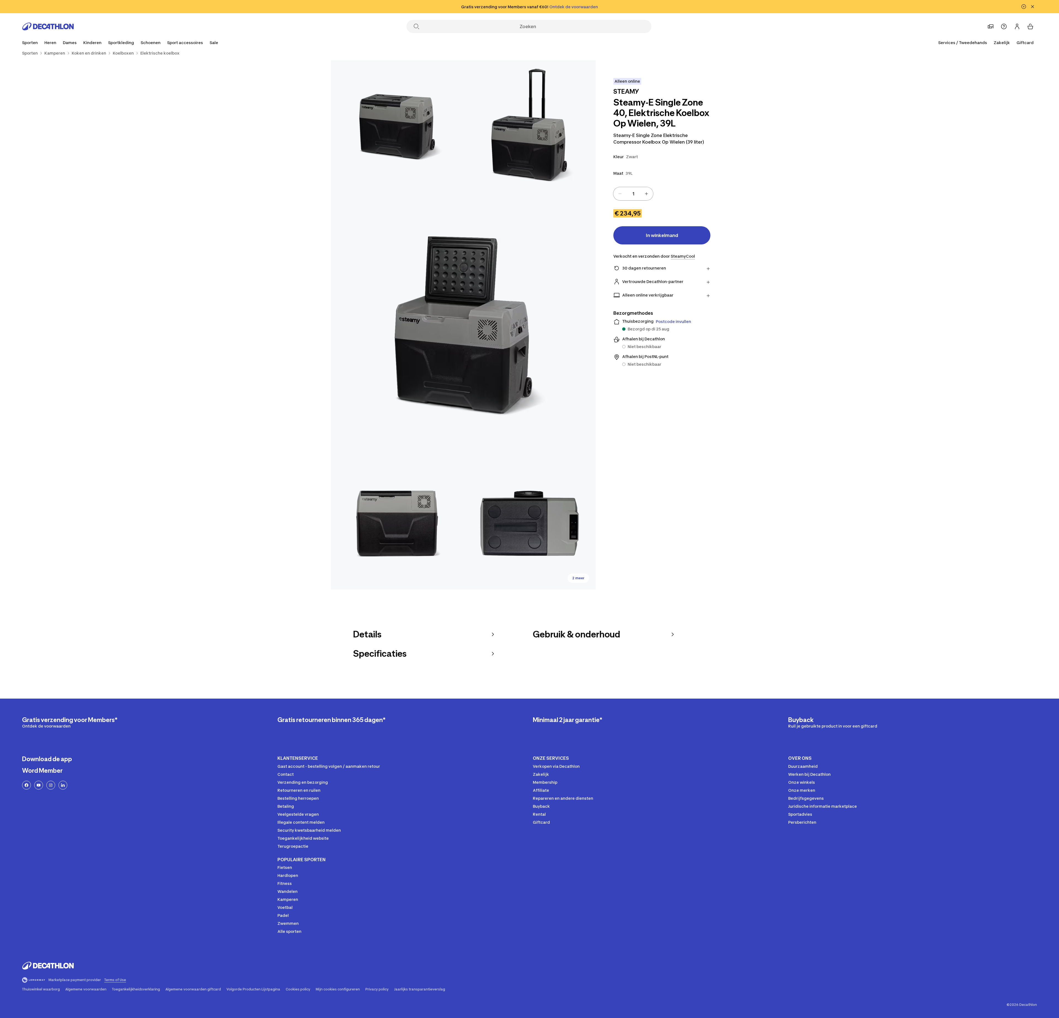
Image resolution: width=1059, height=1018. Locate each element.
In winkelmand (662, 235)
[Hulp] (1003, 26)
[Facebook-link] (26, 785)
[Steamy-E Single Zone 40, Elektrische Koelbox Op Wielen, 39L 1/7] (529, 126)
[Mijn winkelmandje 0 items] (1030, 26)
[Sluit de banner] (1032, 6)
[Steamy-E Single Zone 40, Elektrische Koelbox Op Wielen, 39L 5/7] (529, 523)
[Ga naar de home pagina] (48, 26)
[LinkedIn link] (62, 785)
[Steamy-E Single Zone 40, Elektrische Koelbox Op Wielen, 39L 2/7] (397, 126)
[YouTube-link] (38, 785)
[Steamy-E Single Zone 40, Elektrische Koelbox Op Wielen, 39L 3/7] (463, 325)
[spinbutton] (633, 193)
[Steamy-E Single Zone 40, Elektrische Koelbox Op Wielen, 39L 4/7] (397, 523)
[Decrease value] (620, 193)
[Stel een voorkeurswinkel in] (990, 26)
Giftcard (1025, 42)
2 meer (578, 578)
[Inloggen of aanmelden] (1017, 26)
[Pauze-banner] (1023, 6)
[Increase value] (646, 193)
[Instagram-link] (50, 785)
